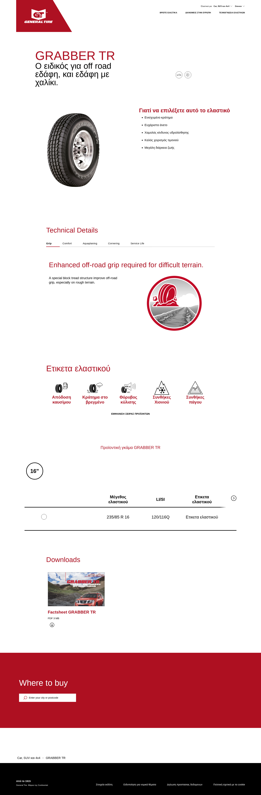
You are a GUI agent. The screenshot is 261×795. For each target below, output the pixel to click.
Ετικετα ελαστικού (202, 517)
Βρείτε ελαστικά (168, 13)
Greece (238, 6)
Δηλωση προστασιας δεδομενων (184, 784)
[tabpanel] (130, 289)
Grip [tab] (49, 243)
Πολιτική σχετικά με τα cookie (229, 784)
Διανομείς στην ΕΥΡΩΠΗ (198, 13)
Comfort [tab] (67, 243)
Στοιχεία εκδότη (104, 784)
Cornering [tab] (114, 243)
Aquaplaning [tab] (90, 243)
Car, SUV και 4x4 (221, 6)
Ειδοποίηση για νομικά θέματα (139, 784)
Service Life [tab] (137, 243)
